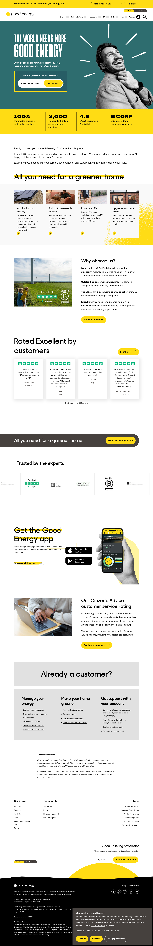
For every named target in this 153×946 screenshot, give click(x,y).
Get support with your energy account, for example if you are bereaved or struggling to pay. (117, 713)
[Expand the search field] (145, 17)
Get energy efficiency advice (33, 729)
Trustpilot (85, 124)
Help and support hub (51, 814)
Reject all (97, 940)
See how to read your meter (113, 727)
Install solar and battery (26, 210)
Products (17, 814)
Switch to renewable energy (60, 210)
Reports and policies (131, 818)
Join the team (48, 806)
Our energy (18, 810)
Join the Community (126, 859)
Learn (16, 818)
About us (17, 806)
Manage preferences (116, 940)
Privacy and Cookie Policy (129, 810)
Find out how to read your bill (113, 731)
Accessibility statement (130, 825)
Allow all (83, 940)
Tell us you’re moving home (33, 725)
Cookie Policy (113, 931)
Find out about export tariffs (73, 718)
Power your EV (89, 208)
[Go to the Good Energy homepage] (20, 14)
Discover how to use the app (33, 714)
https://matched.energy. (45, 777)
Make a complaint (49, 818)
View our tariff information (32, 721)
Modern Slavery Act (132, 806)
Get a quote (53, 83)
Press (45, 810)
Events (16, 828)
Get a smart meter (69, 714)
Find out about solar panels (73, 710)
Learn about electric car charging (75, 722)
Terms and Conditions (131, 821)
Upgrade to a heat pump (123, 210)
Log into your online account (33, 710)
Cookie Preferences (98, 925)
